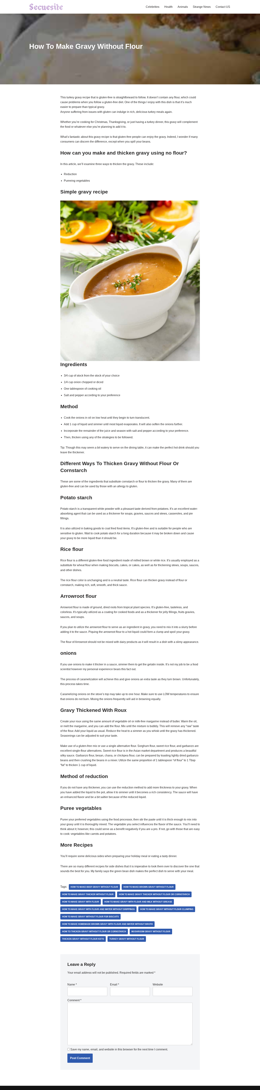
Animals (183, 6)
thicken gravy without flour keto (83, 939)
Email (114, 984)
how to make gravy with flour (80, 902)
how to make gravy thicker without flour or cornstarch (154, 894)
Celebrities (152, 6)
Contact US (223, 6)
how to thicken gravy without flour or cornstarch (94, 931)
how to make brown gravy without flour (148, 887)
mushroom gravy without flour (150, 931)
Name (72, 984)
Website (158, 984)
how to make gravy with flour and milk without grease (138, 902)
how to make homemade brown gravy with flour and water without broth (107, 924)
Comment (74, 1000)
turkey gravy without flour (126, 939)
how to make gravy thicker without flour (88, 894)
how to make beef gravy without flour (94, 887)
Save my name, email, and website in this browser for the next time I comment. (119, 1049)
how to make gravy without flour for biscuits (90, 916)
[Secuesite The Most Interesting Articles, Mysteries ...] (46, 6)
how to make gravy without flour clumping (166, 909)
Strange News (202, 6)
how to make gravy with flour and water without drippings (98, 909)
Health (168, 6)
